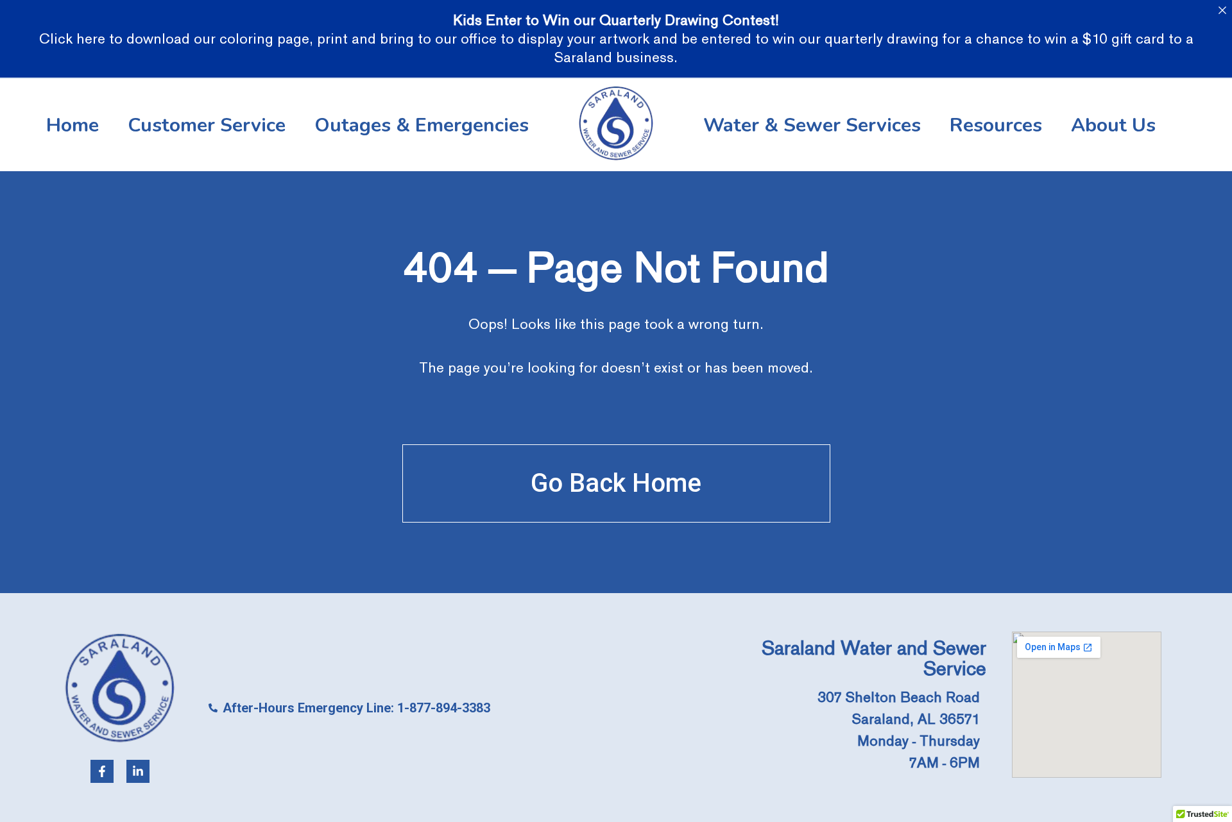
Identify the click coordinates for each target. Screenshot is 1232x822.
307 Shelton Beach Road (898, 697)
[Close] (1222, 10)
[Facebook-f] (102, 771)
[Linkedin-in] (138, 771)
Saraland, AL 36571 (916, 719)
